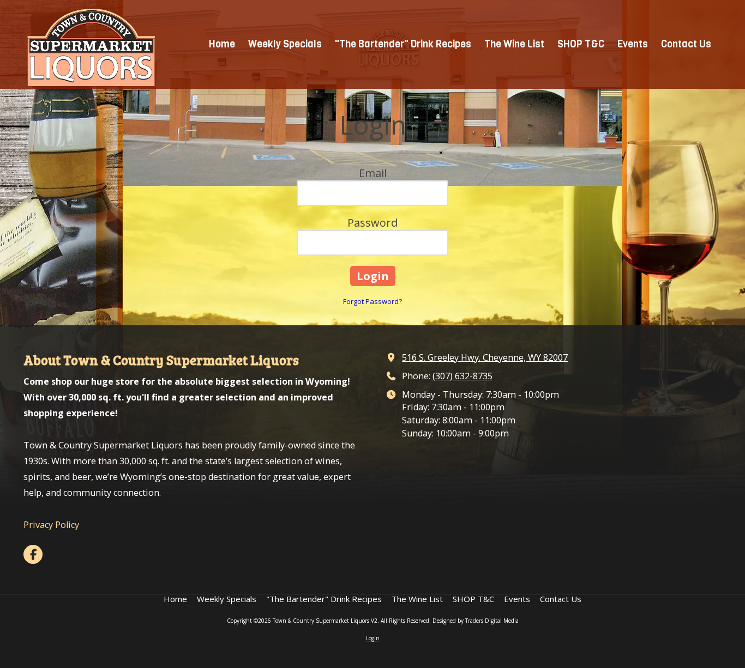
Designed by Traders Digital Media (475, 620)
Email (373, 173)
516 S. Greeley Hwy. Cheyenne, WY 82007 (485, 357)
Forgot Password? (372, 301)
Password (372, 222)
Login (373, 638)
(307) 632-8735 (462, 376)
